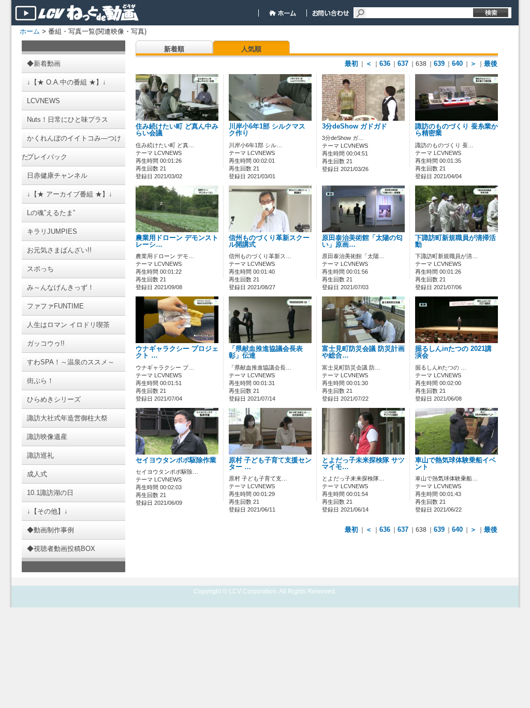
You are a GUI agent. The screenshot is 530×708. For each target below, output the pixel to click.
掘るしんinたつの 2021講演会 (453, 352)
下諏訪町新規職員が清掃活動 (455, 241)
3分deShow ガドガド (354, 126)
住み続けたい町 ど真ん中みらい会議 (177, 130)
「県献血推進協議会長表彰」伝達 (266, 352)
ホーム (30, 31)
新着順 (174, 49)
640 (457, 63)
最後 (490, 63)
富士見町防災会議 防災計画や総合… (363, 352)
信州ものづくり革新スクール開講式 (269, 241)
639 (439, 63)
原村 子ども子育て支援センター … (270, 464)
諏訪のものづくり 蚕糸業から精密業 (456, 130)
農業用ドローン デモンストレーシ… (177, 241)
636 (384, 63)
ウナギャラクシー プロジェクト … (177, 352)
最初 (351, 63)
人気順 (251, 49)
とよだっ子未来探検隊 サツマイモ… (363, 464)
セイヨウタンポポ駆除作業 (176, 460)
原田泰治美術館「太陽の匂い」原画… (362, 241)
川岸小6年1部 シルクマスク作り (267, 130)
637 (403, 63)
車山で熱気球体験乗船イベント (455, 464)
